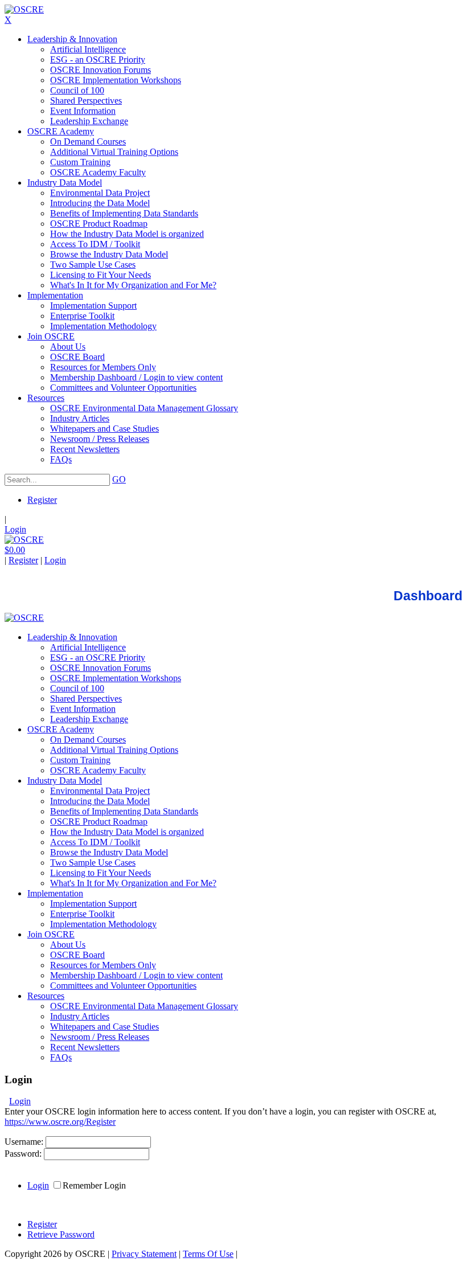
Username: (25, 1141)
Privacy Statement (144, 1254)
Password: (24, 1153)
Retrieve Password (61, 1234)
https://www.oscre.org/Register (60, 1121)
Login (15, 529)
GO (119, 479)
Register (42, 500)
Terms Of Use (208, 1254)
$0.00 (15, 550)
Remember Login (94, 1185)
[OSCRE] (24, 9)
